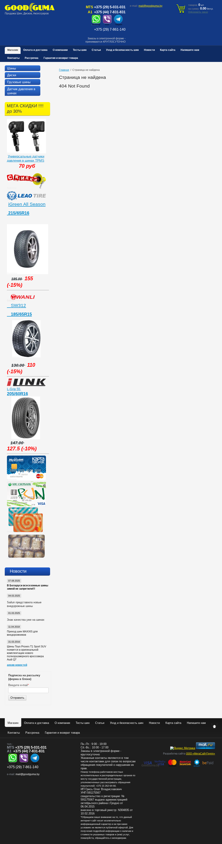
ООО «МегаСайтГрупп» (200, 753)
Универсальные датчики (26, 156)
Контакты (13, 58)
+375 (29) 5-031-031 (110, 7)
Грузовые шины (19, 82)
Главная (64, 69)
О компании (60, 49)
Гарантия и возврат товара (61, 58)
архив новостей (17, 665)
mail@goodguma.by (150, 5)
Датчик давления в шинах (21, 91)
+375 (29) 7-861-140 (110, 29)
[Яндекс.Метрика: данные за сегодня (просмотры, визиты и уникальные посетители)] (182, 748)
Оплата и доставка (35, 49)
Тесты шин (80, 49)
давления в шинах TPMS (25, 160)
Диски (11, 75)
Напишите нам (190, 49)
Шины (11, 68)
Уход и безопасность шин (122, 49)
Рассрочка (31, 58)
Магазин (12, 49)
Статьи (96, 49)
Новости (149, 49)
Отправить (17, 697)
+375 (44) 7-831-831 (110, 12)
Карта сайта (167, 49)
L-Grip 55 (14, 389)
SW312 (16, 305)
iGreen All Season (27, 204)
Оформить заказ (198, 12)
